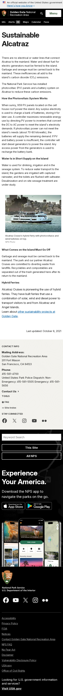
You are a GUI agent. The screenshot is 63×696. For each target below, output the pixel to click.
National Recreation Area (23, 13)
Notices (6, 634)
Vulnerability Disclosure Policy (19, 660)
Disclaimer (7, 654)
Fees (46, 22)
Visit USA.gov (12, 688)
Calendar (36, 22)
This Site (31, 447)
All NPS (31, 456)
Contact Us (9, 391)
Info (4, 22)
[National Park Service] (4, 13)
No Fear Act (8, 649)
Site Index (10, 407)
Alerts (13, 22)
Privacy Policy (10, 623)
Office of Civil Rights (13, 670)
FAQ (6, 402)
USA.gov (7, 665)
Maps (26, 22)
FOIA (4, 628)
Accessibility (9, 618)
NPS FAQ (7, 644)
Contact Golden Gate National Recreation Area (28, 639)
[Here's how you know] (31, 4)
